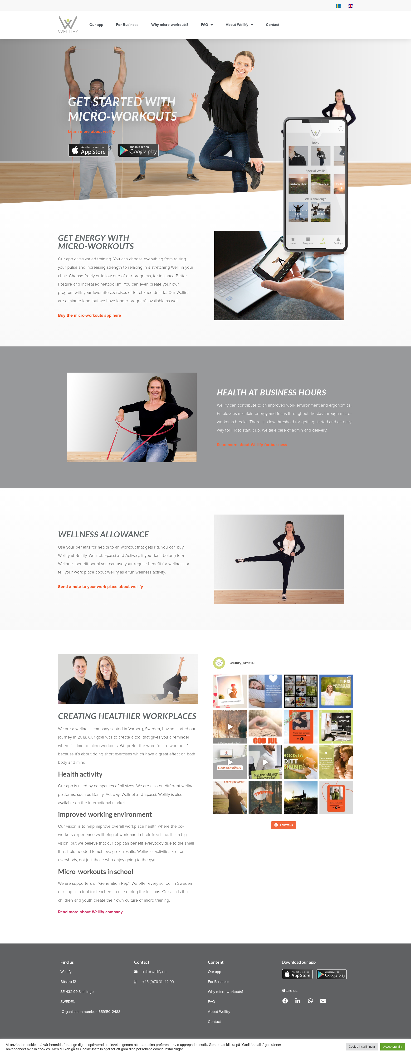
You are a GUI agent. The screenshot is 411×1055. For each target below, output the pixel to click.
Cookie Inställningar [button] (362, 1047)
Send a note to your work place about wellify (100, 586)
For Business (127, 24)
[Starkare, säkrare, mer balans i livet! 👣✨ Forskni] (301, 797)
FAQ (204, 24)
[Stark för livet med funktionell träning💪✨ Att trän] (230, 797)
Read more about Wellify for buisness (252, 444)
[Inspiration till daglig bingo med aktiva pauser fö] (301, 691)
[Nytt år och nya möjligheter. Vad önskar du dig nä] (336, 691)
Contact (272, 24)
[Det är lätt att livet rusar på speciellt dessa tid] (336, 727)
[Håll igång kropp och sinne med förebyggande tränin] (230, 762)
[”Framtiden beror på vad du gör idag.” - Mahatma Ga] (265, 797)
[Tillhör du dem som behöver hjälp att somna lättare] (265, 691)
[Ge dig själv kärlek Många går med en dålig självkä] (230, 691)
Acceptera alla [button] (392, 1047)
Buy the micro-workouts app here (89, 315)
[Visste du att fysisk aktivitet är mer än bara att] (301, 762)
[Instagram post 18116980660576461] (230, 727)
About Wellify (237, 24)
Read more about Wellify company (90, 911)
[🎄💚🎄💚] (265, 727)
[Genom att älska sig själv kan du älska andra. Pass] (336, 797)
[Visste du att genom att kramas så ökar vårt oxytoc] (301, 727)
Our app (96, 24)
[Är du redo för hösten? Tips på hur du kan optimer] (336, 762)
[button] (285, 1000)
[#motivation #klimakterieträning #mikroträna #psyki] (265, 762)
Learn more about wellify (91, 131)
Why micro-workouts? (169, 24)
